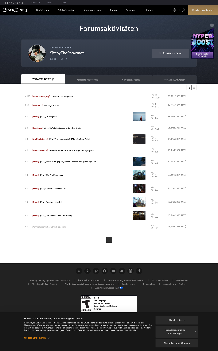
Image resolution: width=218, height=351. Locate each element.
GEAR (64, 2)
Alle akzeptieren (176, 320)
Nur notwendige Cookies (177, 343)
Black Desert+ (130, 271)
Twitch (96, 271)
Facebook (105, 271)
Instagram (87, 271)
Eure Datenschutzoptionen (107, 287)
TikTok (139, 271)
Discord (122, 271)
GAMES (34, 2)
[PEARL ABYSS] (14, 2)
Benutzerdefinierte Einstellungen (175, 332)
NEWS (50, 2)
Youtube (113, 271)
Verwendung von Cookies (174, 284)
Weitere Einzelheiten (35, 337)
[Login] (183, 10)
